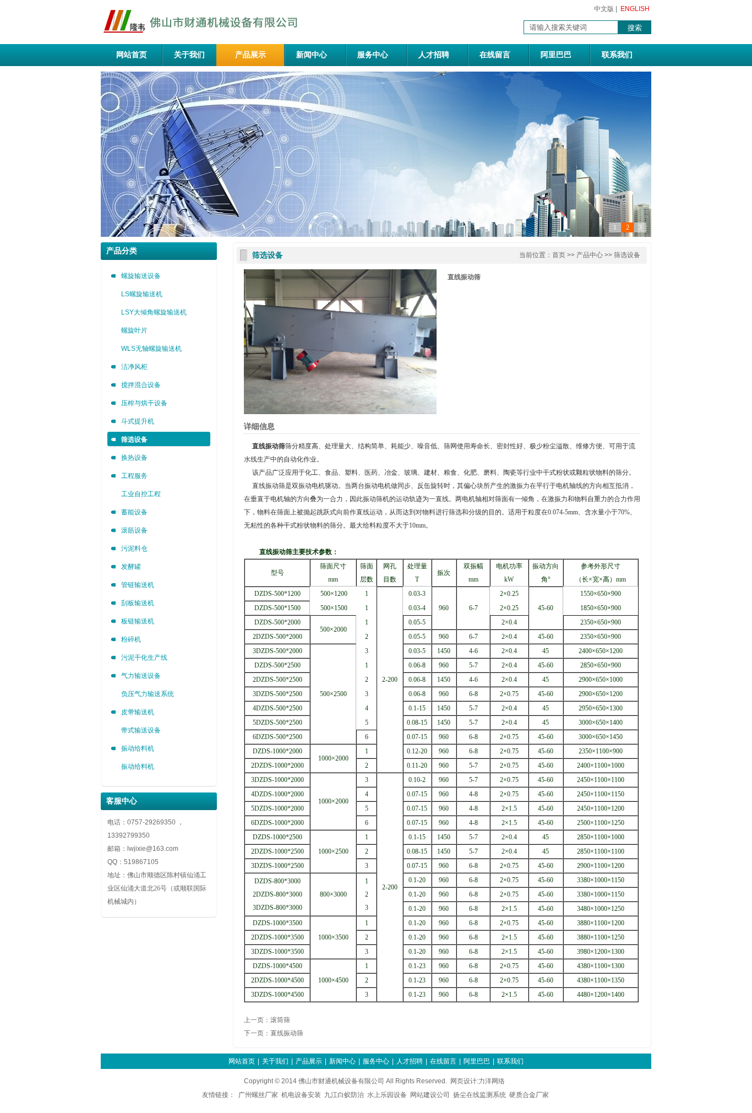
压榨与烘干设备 (144, 403)
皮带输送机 (137, 712)
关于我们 (189, 55)
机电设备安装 (301, 1095)
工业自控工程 (141, 494)
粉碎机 (131, 639)
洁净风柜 (134, 367)
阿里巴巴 (556, 55)
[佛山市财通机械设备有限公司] (202, 36)
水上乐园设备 (387, 1095)
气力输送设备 (141, 676)
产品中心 (589, 255)
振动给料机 (137, 748)
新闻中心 (311, 55)
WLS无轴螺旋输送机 (151, 348)
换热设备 (134, 458)
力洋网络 (491, 1081)
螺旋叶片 (134, 330)
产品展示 (250, 55)
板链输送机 (137, 621)
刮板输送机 (137, 603)
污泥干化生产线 (144, 657)
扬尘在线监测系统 (479, 1095)
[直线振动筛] (340, 412)
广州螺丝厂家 (258, 1095)
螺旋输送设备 (141, 276)
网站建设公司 (430, 1095)
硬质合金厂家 (529, 1095)
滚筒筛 (280, 1020)
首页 (558, 255)
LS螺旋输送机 (141, 294)
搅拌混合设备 (141, 385)
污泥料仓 (134, 548)
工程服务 (134, 476)
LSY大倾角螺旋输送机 (154, 312)
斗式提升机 (137, 421)
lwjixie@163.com (152, 849)
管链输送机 (137, 585)
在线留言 (494, 55)
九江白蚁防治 (344, 1095)
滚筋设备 (134, 530)
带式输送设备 (141, 730)
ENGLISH (635, 9)
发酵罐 (131, 567)
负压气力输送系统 (147, 694)
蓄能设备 (134, 512)
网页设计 (463, 1081)
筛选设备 (134, 439)
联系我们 (617, 55)
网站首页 (131, 55)
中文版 (604, 9)
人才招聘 (433, 55)
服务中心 (372, 55)
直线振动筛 (286, 1033)
